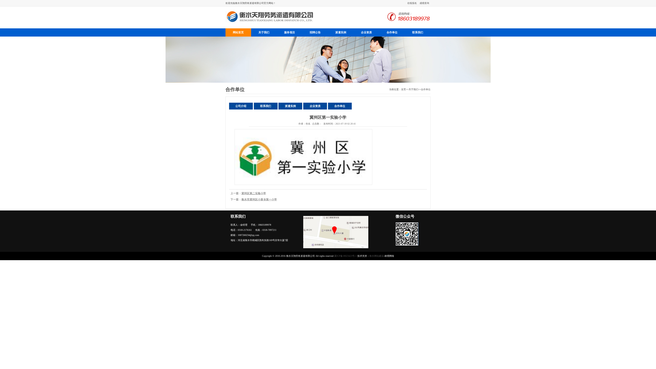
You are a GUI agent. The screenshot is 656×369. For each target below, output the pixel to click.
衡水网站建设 (376, 256)
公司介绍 (240, 106)
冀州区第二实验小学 (253, 193)
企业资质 (366, 32)
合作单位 (392, 32)
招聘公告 (315, 32)
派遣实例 (340, 32)
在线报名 (412, 3)
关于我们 (263, 32)
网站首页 (238, 32)
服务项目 (289, 32)
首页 (403, 89)
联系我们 (417, 32)
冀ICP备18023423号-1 (345, 256)
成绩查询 (424, 3)
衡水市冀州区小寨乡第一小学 (259, 199)
